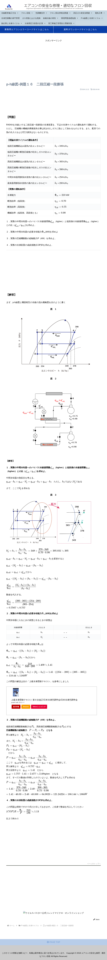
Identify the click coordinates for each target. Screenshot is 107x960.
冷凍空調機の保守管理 (10, 18)
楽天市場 (16, 706)
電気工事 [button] (98, 13)
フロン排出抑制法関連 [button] (59, 13)
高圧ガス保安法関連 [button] (81, 13)
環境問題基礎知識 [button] (68, 18)
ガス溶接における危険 (31, 18)
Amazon (26, 706)
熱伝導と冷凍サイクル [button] (10, 23)
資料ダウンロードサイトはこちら (80, 29)
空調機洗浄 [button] (40, 13)
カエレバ (21, 702)
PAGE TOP (54, 942)
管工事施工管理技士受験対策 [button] (60, 23)
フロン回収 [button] (25, 13)
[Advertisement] (53, 60)
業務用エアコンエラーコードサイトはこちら (27, 29)
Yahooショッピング (39, 706)
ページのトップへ (94, 864)
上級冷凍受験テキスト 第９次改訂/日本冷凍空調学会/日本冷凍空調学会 (44, 700)
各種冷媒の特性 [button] (49, 18)
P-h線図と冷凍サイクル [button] (90, 18)
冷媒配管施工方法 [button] (8, 13)
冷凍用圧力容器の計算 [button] (34, 23)
